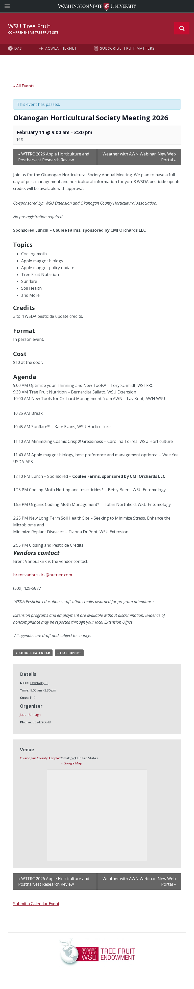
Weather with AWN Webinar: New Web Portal (139, 156)
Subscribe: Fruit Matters (127, 48)
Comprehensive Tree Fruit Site (33, 32)
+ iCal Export (69, 653)
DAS (18, 48)
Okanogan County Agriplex (40, 758)
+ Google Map (71, 763)
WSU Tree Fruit (29, 26)
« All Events (23, 86)
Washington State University (97, 6)
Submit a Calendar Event (36, 903)
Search (181, 28)
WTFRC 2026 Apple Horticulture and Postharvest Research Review (53, 156)
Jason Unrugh (30, 714)
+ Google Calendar (32, 653)
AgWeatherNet (61, 48)
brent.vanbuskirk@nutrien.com (42, 575)
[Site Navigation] (12, 6)
